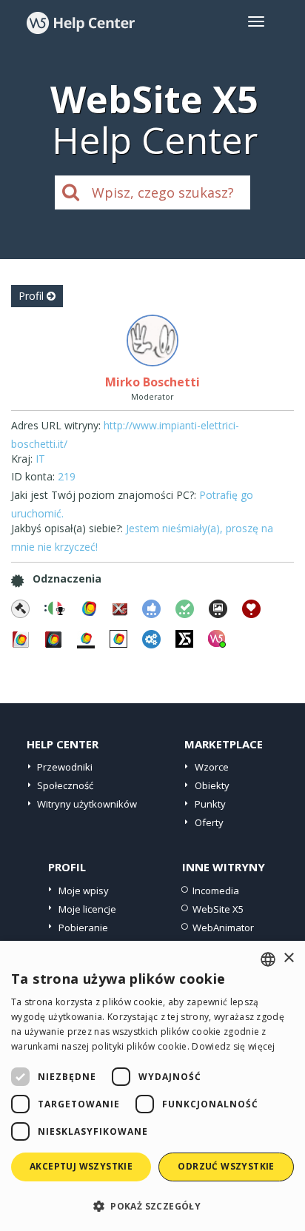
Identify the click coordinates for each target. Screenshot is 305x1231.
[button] (152, 1205)
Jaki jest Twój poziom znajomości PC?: (103, 495)
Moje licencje (87, 909)
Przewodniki (65, 767)
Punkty (210, 804)
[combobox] (268, 959)
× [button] (288, 958)
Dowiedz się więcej (233, 1046)
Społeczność (65, 785)
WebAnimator (223, 927)
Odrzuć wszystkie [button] (226, 1166)
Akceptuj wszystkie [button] (81, 1166)
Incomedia (215, 890)
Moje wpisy (83, 890)
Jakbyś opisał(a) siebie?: (67, 528)
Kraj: (22, 459)
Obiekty (212, 785)
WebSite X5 (218, 909)
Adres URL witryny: (56, 425)
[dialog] (152, 1086)
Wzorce (212, 767)
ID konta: (33, 476)
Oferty (209, 822)
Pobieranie (83, 927)
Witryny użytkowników (87, 804)
